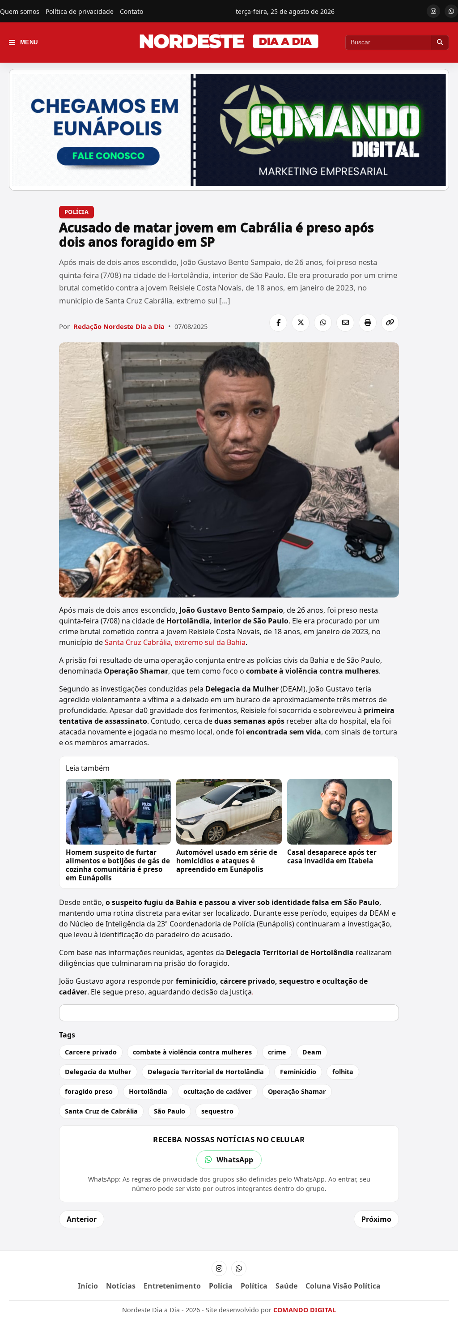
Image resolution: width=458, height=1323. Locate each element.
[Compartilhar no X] (301, 323)
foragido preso (89, 1091)
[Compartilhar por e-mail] (345, 323)
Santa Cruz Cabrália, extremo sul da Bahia (175, 642)
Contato (131, 11)
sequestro (217, 1111)
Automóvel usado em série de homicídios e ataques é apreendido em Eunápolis (226, 861)
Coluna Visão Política (343, 1286)
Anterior (82, 1219)
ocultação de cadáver (217, 1091)
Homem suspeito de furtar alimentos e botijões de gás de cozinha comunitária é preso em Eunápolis (118, 865)
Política (254, 1286)
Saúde (286, 1286)
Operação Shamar (297, 1091)
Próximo (376, 1219)
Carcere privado (91, 1052)
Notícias (121, 1286)
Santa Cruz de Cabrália (101, 1111)
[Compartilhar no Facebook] (278, 323)
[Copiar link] (390, 323)
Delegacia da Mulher (98, 1071)
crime (277, 1052)
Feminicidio (298, 1071)
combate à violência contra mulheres (192, 1052)
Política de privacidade (80, 11)
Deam (312, 1052)
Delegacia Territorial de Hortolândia (206, 1071)
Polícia (76, 212)
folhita (342, 1071)
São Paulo (169, 1111)
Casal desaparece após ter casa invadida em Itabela (332, 856)
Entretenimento (172, 1286)
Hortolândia (148, 1091)
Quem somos (19, 11)
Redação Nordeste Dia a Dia (119, 326)
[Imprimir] (368, 323)
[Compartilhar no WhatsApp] (323, 323)
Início (88, 1286)
